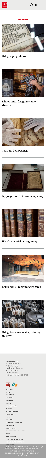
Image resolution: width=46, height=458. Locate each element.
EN (36, 5)
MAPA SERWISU (11, 436)
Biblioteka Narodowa (9, 12)
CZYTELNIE (9, 389)
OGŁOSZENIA (10, 420)
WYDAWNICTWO (11, 428)
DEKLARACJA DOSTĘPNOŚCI (15, 442)
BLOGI (8, 433)
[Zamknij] (42, 446)
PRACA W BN (10, 414)
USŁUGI (8, 403)
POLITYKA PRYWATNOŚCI (14, 439)
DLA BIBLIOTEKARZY (13, 411)
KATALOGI (9, 397)
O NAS (8, 392)
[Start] (4, 5)
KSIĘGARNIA (10, 425)
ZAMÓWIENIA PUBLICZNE (14, 422)
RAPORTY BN (10, 395)
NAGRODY (9, 408)
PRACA (8, 417)
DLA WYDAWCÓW (11, 406)
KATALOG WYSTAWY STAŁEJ (15, 431)
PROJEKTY (9, 400)
